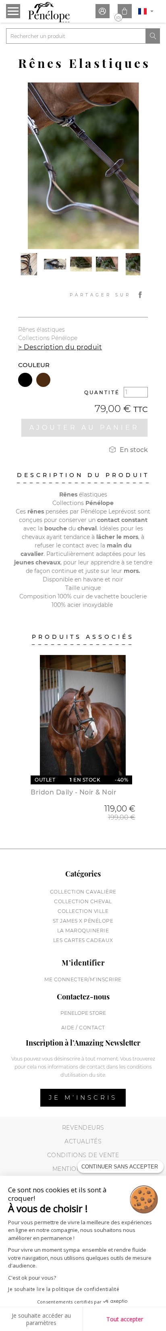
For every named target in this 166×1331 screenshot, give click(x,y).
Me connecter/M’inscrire (83, 979)
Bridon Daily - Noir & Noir (73, 792)
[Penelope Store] (49, 12)
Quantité (102, 392)
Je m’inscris (83, 1097)
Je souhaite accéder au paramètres (41, 1319)
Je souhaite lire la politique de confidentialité (63, 1289)
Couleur (34, 365)
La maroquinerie (83, 930)
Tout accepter (124, 1319)
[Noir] (25, 380)
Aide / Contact (83, 1028)
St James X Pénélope (83, 921)
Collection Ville (83, 911)
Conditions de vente (83, 1155)
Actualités (83, 1141)
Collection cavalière (83, 892)
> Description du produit (60, 347)
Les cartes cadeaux (83, 940)
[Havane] (43, 380)
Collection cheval (83, 901)
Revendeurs (83, 1127)
